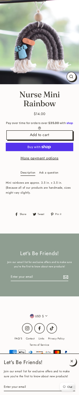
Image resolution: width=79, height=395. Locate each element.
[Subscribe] (65, 277)
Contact (30, 338)
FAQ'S (18, 338)
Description (28, 172)
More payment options (39, 158)
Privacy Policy (56, 338)
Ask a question (48, 172)
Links (41, 338)
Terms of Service (39, 345)
